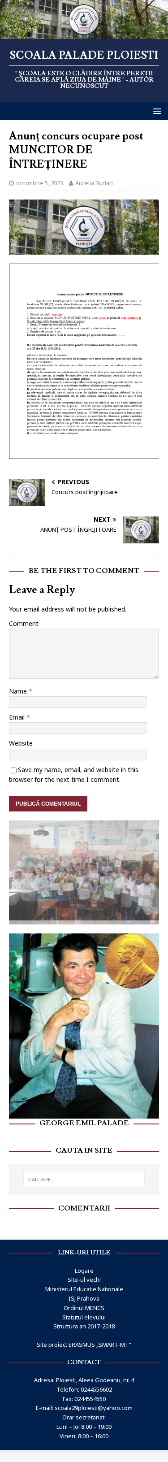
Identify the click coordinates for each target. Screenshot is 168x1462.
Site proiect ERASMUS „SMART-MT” (84, 1340)
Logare (84, 1266)
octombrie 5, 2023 (39, 183)
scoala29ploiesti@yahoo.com (94, 1404)
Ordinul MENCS (84, 1303)
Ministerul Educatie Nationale (84, 1285)
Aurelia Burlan (94, 183)
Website (21, 743)
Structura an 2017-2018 (84, 1322)
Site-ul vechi (84, 1275)
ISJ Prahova (84, 1294)
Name (19, 691)
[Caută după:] (84, 1175)
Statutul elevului (84, 1313)
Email (17, 717)
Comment (24, 623)
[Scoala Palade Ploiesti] (84, 33)
